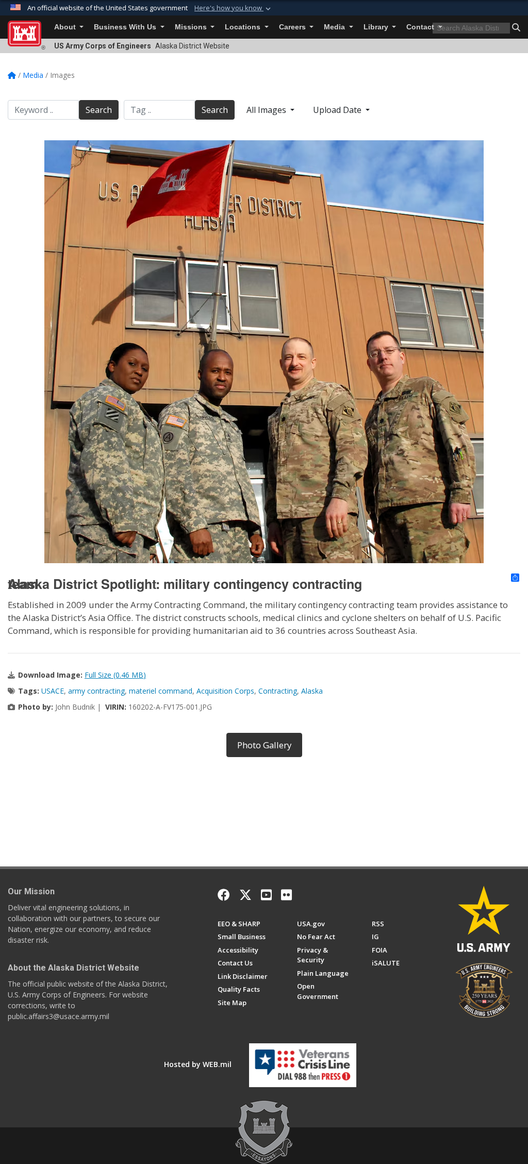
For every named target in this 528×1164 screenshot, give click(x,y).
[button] (233, 8)
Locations (243, 27)
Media (335, 27)
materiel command (160, 691)
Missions (192, 27)
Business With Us (126, 27)
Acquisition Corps (225, 691)
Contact (421, 27)
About (66, 27)
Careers (293, 27)
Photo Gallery (264, 745)
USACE (52, 691)
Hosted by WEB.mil (198, 1064)
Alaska (312, 691)
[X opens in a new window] (245, 895)
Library (377, 27)
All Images (267, 110)
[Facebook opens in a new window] (224, 895)
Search (99, 110)
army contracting (96, 691)
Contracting (277, 691)
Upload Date (338, 110)
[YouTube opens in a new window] (266, 895)
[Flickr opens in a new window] (286, 895)
